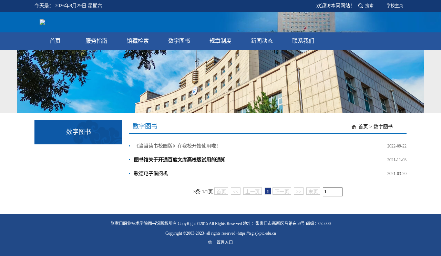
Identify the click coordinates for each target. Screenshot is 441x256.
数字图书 (179, 41)
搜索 (369, 5)
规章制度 (220, 41)
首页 (55, 41)
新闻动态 (262, 41)
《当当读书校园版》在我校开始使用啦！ (177, 146)
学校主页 (395, 5)
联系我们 (303, 41)
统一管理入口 (220, 242)
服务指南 (96, 41)
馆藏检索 (138, 41)
